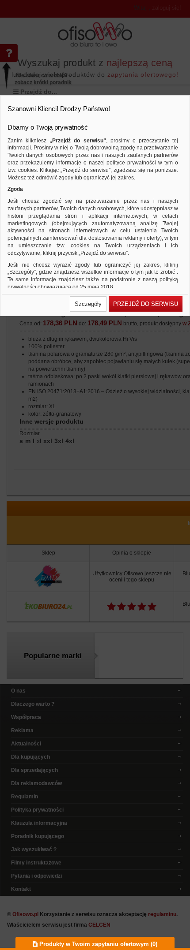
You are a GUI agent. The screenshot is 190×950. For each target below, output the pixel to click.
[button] (88, 304)
